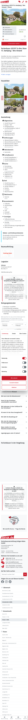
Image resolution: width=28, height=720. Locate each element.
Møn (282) (4, 628)
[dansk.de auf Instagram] (6, 581)
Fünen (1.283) (5, 619)
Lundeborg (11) (6, 694)
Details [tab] (14, 333)
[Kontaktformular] (19, 1)
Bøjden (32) (5, 649)
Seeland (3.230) (6, 605)
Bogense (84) (5, 646)
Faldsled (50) (5, 660)
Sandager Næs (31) (6, 714)
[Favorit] (25, 36)
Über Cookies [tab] (22, 333)
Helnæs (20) (5, 672)
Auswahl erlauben (14, 382)
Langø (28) (4, 692)
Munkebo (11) (5, 700)
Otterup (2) (5, 712)
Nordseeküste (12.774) (7, 596)
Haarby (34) (5, 666)
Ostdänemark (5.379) (7, 599)
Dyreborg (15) (5, 654)
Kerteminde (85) (6, 683)
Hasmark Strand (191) (7, 669)
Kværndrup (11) (6, 689)
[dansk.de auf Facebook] (2, 581)
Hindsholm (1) (5, 674)
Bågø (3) (4, 640)
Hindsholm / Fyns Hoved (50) (9, 677)
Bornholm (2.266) (6, 590)
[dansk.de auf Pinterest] (10, 581)
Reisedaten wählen (14, 43)
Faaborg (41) (5, 657)
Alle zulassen (14, 378)
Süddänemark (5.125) (7, 607)
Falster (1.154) (5, 617)
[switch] (24, 363)
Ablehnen (14, 387)
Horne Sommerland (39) (8, 680)
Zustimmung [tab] (5, 333)
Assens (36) (5, 634)
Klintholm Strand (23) (7, 686)
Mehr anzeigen (6, 74)
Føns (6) (4, 663)
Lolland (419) (5, 625)
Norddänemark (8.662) (7, 593)
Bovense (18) (5, 652)
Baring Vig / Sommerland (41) (9, 643)
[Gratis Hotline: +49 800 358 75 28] (23, 1)
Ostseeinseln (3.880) (7, 602)
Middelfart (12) (5, 697)
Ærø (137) (4, 614)
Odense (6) (4, 709)
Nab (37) (4, 703)
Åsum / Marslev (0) (6, 637)
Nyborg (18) (5, 706)
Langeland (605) (6, 622)
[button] (26, 1)
